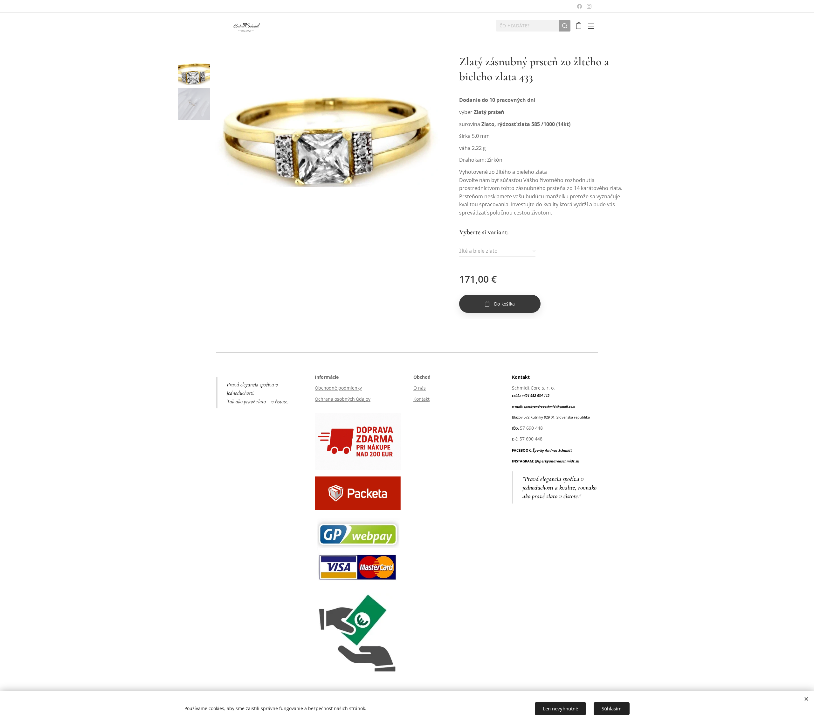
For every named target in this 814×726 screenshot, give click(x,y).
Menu (593, 25)
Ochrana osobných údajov (342, 399)
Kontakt (421, 399)
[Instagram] (589, 6)
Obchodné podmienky (338, 388)
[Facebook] (579, 6)
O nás (419, 388)
